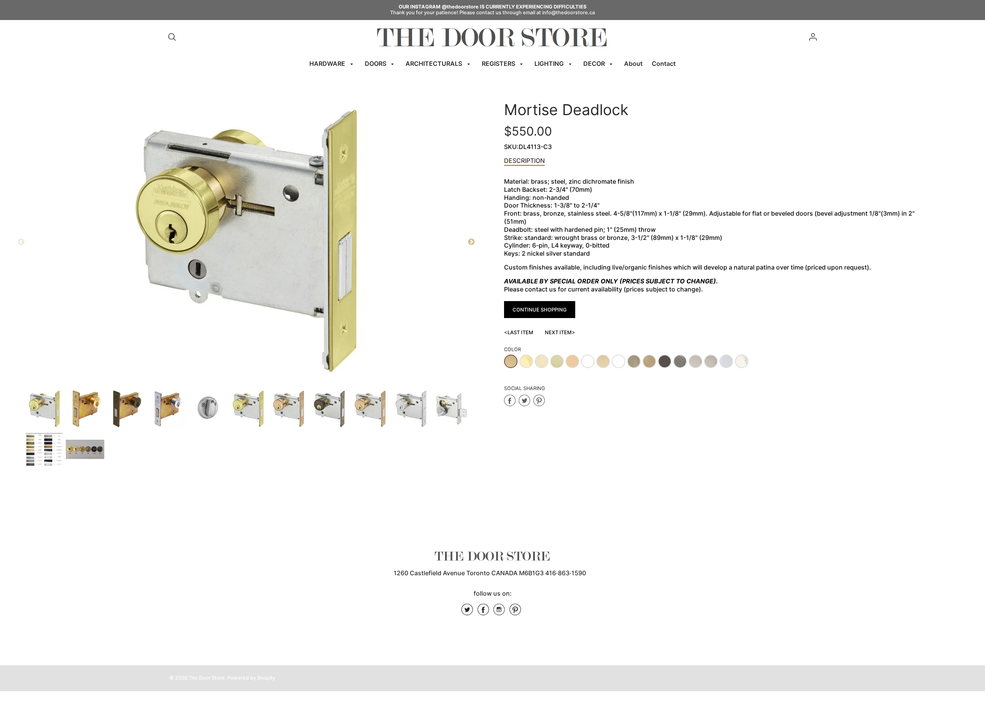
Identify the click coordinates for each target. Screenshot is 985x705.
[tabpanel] (44, 409)
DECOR (594, 63)
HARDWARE (328, 63)
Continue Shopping (540, 309)
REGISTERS (499, 63)
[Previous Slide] (21, 242)
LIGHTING (549, 63)
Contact (664, 63)
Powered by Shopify (251, 678)
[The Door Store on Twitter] (467, 612)
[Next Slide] (471, 242)
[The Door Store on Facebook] (483, 612)
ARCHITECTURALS (435, 63)
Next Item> (560, 332)
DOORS (376, 63)
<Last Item (518, 332)
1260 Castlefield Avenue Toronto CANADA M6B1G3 (469, 573)
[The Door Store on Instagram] (499, 612)
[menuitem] (332, 64)
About (633, 63)
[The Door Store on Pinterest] (515, 612)
